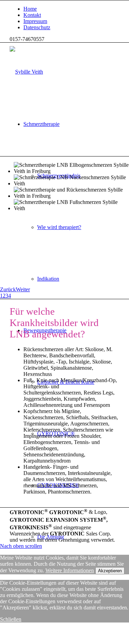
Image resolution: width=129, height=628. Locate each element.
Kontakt (32, 15)
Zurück (8, 289)
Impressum (35, 21)
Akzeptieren (110, 570)
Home (30, 9)
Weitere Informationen (69, 570)
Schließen (10, 619)
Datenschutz (36, 27)
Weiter (23, 289)
